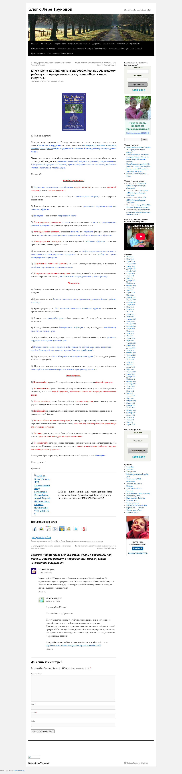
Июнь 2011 (130, 420)
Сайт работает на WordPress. (137, 763)
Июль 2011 (130, 417)
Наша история (46, 43)
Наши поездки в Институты (135, 498)
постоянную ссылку (95, 541)
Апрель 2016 (130, 292)
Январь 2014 (130, 345)
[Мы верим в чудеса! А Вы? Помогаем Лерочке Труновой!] (137, 115)
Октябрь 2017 (131, 271)
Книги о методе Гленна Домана (60, 53)
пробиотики (86, 350)
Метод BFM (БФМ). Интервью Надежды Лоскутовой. (136, 185)
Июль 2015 (130, 307)
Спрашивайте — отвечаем (135, 507)
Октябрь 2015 (131, 300)
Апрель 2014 (130, 338)
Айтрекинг (130, 469)
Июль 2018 (130, 259)
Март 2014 (130, 340)
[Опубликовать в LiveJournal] (55, 530)
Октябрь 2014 (131, 324)
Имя (33, 704)
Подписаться (138, 84)
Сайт (33, 721)
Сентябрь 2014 (131, 326)
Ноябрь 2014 (130, 321)
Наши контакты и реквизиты (128, 43)
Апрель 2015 (130, 314)
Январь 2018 (130, 266)
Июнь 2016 (130, 288)
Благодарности (131, 472)
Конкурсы (129, 491)
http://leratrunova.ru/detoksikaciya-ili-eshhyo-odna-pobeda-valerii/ (73, 645)
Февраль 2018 (131, 264)
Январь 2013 (130, 374)
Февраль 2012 (131, 400)
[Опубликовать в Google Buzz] (41, 530)
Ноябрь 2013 (130, 350)
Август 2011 (130, 415)
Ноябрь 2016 (130, 283)
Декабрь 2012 (131, 376)
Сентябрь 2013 (131, 355)
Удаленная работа (132, 512)
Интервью (129, 486)
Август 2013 (130, 357)
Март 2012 (130, 398)
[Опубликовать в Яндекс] (84, 530)
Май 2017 (129, 278)
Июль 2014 (130, 331)
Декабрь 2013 (131, 348)
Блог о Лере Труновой (50, 9)
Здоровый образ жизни (134, 484)
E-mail (34, 712)
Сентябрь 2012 (131, 384)
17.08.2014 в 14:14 (45, 572)
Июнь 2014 (130, 333)
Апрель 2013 (130, 367)
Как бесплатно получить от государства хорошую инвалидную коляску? (138, 149)
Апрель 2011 (130, 424)
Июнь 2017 (130, 276)
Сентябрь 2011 (131, 412)
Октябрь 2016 (131, 285)
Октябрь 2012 (131, 381)
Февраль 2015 (131, 319)
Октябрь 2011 (131, 410)
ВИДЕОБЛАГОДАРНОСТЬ (79, 43)
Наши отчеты (109, 43)
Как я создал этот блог (134, 488)
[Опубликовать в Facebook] (34, 530)
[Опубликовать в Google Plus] (48, 530)
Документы (96, 43)
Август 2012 (130, 386)
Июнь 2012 (130, 391)
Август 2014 (130, 328)
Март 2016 (130, 295)
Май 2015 (129, 312)
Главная (34, 43)
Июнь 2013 (130, 362)
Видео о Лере (60, 43)
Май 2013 (129, 364)
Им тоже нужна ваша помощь (43, 48)
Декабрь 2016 (131, 281)
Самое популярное (132, 503)
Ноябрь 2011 (130, 408)
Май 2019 (129, 257)
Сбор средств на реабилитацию (136, 505)
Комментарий (36, 673)
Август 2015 (130, 304)
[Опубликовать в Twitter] (75, 530)
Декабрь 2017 (131, 269)
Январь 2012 (130, 403)
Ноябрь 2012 (130, 379)
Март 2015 (130, 316)
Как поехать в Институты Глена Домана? (125, 48)
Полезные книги (131, 500)
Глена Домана (46, 148)
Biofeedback (130, 467)
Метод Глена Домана (63, 541)
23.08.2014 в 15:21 (53, 601)
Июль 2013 (130, 360)
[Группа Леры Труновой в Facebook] (137, 536)
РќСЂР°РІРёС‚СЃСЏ (41, 537)
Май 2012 (129, 393)
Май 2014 (129, 336)
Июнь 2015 (130, 309)
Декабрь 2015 (131, 297)
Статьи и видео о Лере (133, 510)
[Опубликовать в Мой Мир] (61, 530)
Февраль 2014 (131, 343)
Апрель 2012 (130, 396)
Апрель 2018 (130, 261)
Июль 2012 (130, 388)
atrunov (60, 81)
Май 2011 (129, 422)
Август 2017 (130, 273)
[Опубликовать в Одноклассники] (68, 530)
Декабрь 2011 (131, 405)
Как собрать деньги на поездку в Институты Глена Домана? (82, 48)
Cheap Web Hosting (19, 770)
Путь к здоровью (38, 53)
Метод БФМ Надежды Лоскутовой (138, 493)
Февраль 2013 (131, 372)
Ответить (42, 592)
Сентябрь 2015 (131, 302)
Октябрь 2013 (131, 352)
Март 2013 (130, 369)
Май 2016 (129, 290)
